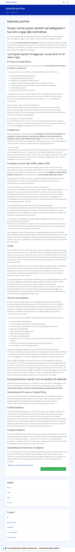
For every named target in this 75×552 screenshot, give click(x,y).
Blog (8, 497)
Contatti (9, 502)
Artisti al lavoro (11, 522)
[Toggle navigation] (67, 2)
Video (9, 492)
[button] (64, 2)
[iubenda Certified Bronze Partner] (21, 469)
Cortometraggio (12, 532)
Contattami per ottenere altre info (53, 469)
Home (7, 12)
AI (7, 517)
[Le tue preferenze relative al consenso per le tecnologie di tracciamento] (3, 549)
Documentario (11, 537)
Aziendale (10, 527)
